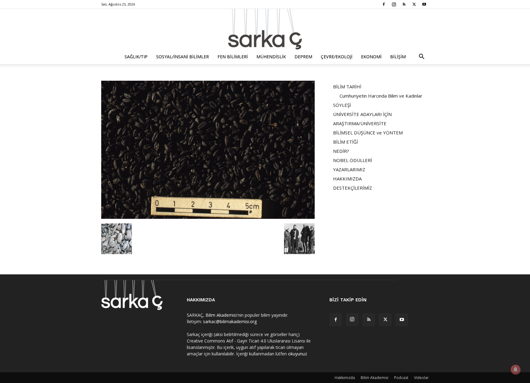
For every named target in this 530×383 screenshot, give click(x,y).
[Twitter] (414, 4)
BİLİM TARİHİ (347, 86)
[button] (421, 57)
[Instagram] (393, 4)
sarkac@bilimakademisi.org (230, 321)
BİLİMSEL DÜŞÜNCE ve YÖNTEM (368, 133)
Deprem (303, 57)
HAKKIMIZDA (347, 179)
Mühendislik (271, 57)
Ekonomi (371, 57)
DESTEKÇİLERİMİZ (352, 188)
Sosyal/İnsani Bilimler (182, 57)
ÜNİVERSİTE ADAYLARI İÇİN (362, 114)
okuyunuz (297, 354)
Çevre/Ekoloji (336, 57)
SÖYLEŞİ (342, 105)
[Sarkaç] (265, 29)
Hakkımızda (345, 377)
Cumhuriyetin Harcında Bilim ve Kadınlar (381, 96)
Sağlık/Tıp (136, 57)
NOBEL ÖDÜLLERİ (352, 160)
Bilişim (398, 57)
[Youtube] (424, 4)
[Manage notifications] (515, 369)
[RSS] (404, 4)
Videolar (421, 377)
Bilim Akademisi (221, 315)
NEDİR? (341, 151)
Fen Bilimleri (232, 57)
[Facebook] (383, 4)
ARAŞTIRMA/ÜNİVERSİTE (359, 123)
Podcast (401, 377)
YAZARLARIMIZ (349, 169)
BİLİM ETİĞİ (345, 142)
